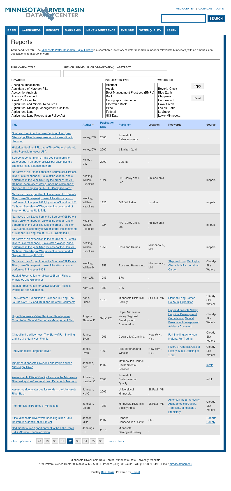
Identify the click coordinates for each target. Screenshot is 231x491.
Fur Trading (186, 338)
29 (47, 441)
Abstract (124, 67)
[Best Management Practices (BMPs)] (130, 93)
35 (93, 441)
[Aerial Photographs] (56, 100)
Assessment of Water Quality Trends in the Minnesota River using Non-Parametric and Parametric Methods (44, 379)
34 (85, 441)
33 (77, 441)
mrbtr (209, 365)
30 (54, 441)
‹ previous (25, 441)
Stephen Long (177, 261)
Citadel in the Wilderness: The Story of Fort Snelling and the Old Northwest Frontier (43, 336)
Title (14, 124)
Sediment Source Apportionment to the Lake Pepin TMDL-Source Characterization (43, 430)
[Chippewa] (173, 97)
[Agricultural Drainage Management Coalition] (56, 108)
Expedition (186, 302)
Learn (171, 30)
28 (39, 441)
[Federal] (130, 112)
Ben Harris (107, 472)
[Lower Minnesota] (173, 116)
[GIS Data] (130, 116)
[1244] (173, 85)
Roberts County (211, 420)
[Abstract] (130, 85)
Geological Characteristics (184, 263)
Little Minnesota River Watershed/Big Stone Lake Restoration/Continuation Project (42, 420)
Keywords (18, 80)
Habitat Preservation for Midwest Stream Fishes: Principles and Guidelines (41, 277)
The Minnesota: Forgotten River (31, 350)
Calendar (205, 8)
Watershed (165, 80)
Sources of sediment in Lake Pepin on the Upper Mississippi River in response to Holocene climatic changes (42, 137)
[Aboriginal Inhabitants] (56, 85)
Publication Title (23, 67)
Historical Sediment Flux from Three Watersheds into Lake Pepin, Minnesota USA (44, 149)
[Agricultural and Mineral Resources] (56, 104)
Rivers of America (179, 346)
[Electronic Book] (130, 104)
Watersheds (31, 30)
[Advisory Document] (56, 97)
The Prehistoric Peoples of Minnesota (35, 405)
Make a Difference (100, 30)
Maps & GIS (73, 30)
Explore (127, 30)
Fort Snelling (176, 334)
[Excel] (130, 108)
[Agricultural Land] (56, 112)
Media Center (185, 8)
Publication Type (117, 80)
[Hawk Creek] (173, 104)
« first (14, 441)
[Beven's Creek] (173, 89)
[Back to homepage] (44, 20)
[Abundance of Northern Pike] (56, 89)
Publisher (125, 124)
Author (87, 124)
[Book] (130, 97)
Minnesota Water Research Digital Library (67, 50)
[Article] (130, 89)
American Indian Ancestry (183, 399)
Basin (11, 30)
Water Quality (150, 30)
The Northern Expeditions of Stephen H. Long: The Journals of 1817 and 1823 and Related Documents (43, 300)
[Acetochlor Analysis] (56, 93)
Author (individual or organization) (88, 67)
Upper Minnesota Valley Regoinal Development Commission (183, 314)
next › (112, 441)
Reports (52, 30)
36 (100, 441)
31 (62, 441)
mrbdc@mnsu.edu (181, 464)
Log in (220, 8)
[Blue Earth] (173, 93)
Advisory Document (180, 326)
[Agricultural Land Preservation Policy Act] (56, 116)
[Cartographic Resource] (130, 100)
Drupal (136, 472)
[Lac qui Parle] (173, 108)
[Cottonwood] (173, 100)
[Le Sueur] (173, 112)
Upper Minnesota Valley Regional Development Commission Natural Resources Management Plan (43, 318)
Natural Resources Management (183, 320)
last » (121, 441)
